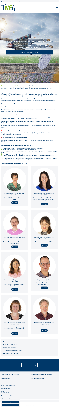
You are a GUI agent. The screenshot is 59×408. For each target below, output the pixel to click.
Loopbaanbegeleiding (10, 85)
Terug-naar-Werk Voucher (37, 382)
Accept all (10, 402)
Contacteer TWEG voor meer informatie (29, 52)
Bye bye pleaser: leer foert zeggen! (11, 353)
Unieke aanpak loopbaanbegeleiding (10, 374)
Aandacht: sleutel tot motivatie (10, 344)
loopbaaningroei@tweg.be (9, 1)
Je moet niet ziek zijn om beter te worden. (12, 350)
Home (3, 85)
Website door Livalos (29, 405)
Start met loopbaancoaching (29, 365)
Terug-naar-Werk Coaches (37, 378)
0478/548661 (20, 1)
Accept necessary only (10, 404)
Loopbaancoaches (19, 85)
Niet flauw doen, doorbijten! (9, 347)
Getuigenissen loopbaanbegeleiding (10, 382)
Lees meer (14, 202)
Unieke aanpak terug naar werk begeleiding (41, 374)
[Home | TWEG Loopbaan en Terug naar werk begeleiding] (10, 7)
